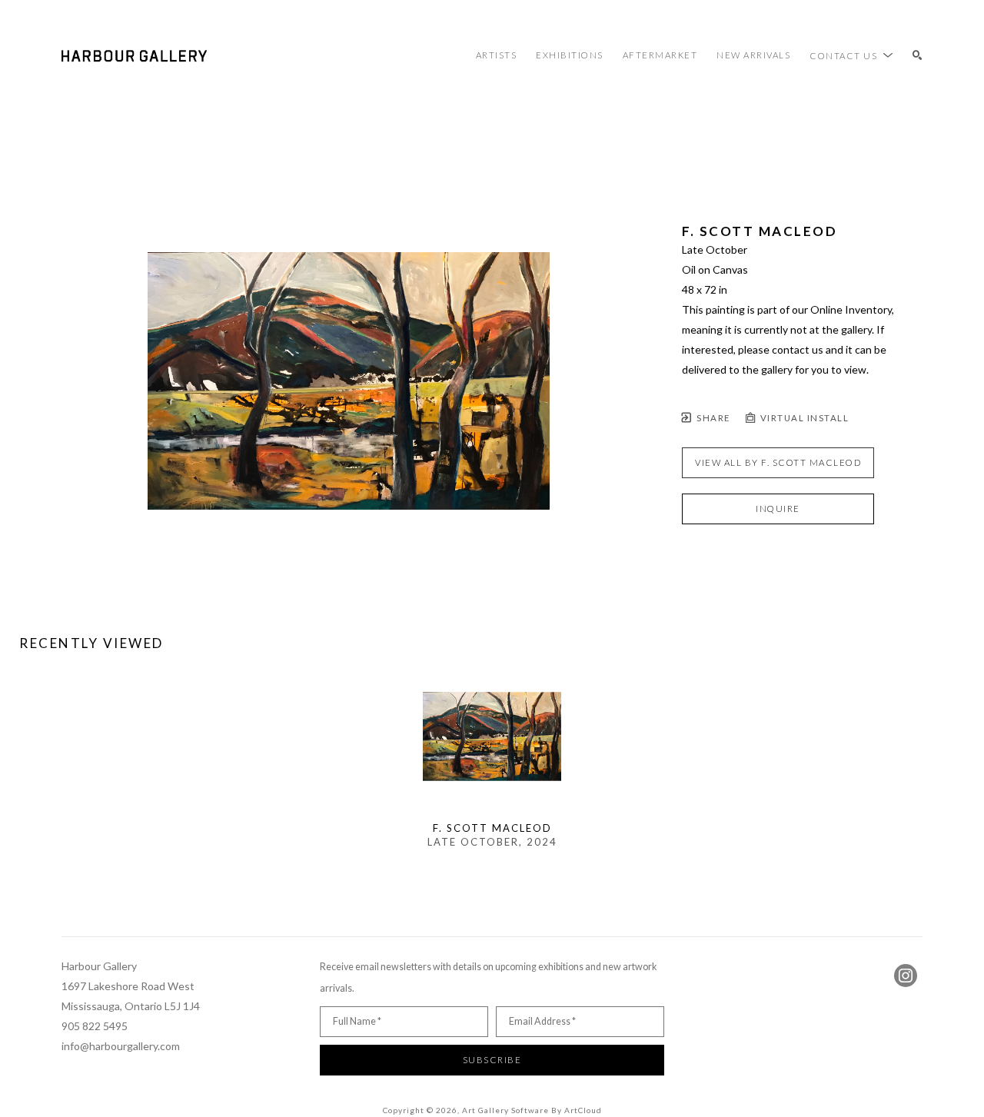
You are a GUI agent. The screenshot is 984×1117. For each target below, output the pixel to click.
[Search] (917, 56)
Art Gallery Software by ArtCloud (532, 1110)
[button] (851, 55)
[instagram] (905, 975)
